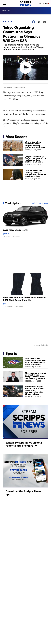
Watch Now (43, 4)
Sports (7, 21)
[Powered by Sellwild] (44, 345)
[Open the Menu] (4, 4)
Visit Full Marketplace (40, 203)
